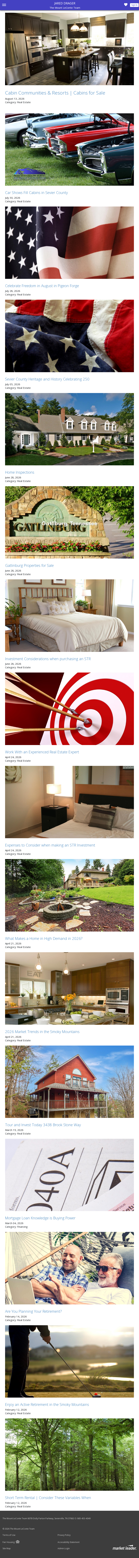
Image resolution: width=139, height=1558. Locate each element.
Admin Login (64, 1548)
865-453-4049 (84, 1518)
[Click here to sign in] (126, 5)
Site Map (7, 1548)
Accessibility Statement (69, 1542)
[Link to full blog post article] (69, 49)
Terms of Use (9, 1535)
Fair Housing (9, 1542)
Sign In (134, 5)
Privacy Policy (64, 1535)
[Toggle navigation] (4, 5)
